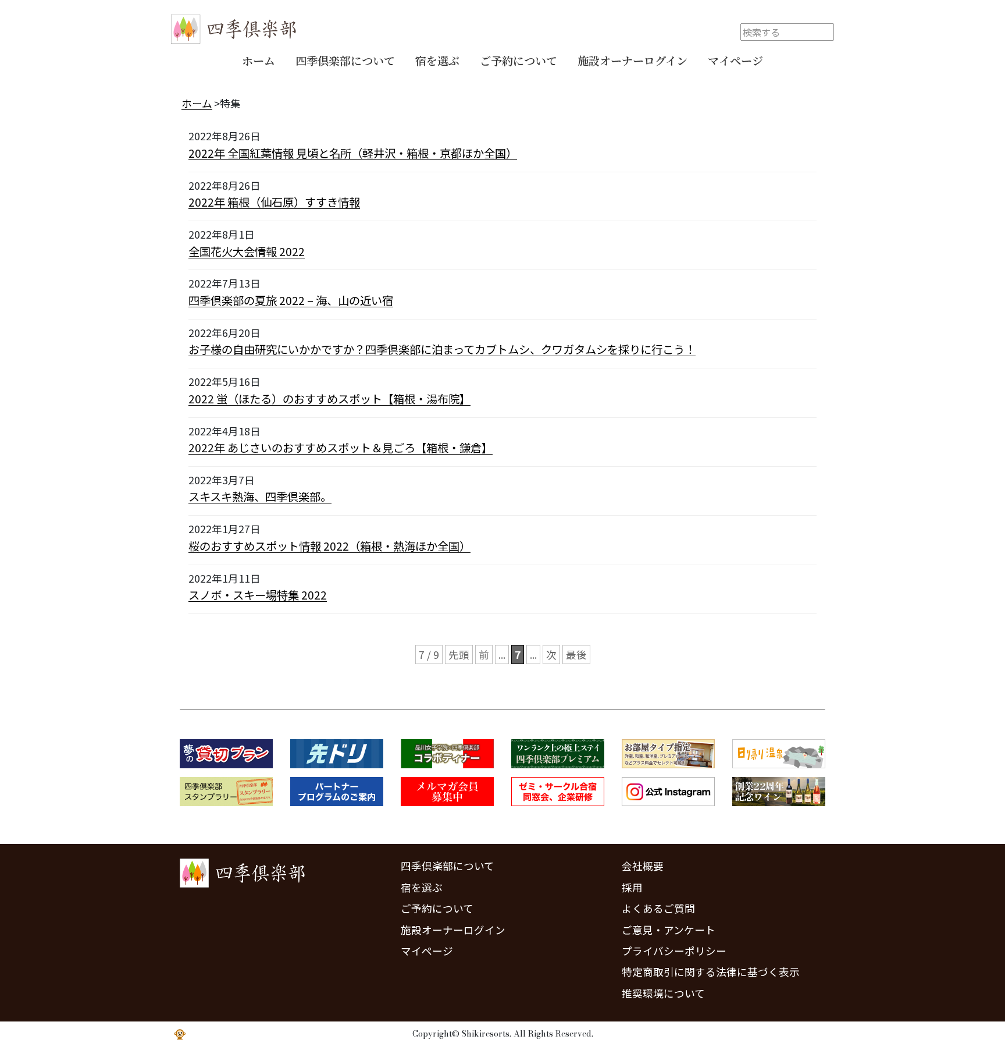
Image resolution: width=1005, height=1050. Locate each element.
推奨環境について (663, 993)
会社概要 (643, 866)
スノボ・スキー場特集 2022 (257, 595)
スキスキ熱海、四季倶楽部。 (260, 496)
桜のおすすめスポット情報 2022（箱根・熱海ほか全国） (329, 546)
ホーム (258, 60)
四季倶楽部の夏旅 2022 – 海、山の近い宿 (290, 300)
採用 (632, 887)
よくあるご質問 (658, 908)
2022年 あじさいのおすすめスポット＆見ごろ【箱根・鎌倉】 (340, 447)
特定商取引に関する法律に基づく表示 (711, 971)
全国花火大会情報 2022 (246, 251)
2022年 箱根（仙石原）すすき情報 (274, 202)
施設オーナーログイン (632, 60)
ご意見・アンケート (668, 930)
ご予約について (518, 60)
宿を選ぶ (437, 60)
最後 (576, 654)
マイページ (735, 60)
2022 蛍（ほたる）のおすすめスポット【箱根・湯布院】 (329, 399)
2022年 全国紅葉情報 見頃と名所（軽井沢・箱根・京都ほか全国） (352, 153)
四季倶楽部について (345, 60)
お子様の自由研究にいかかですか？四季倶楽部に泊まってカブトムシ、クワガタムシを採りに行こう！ (442, 349)
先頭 (458, 654)
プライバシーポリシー (674, 950)
